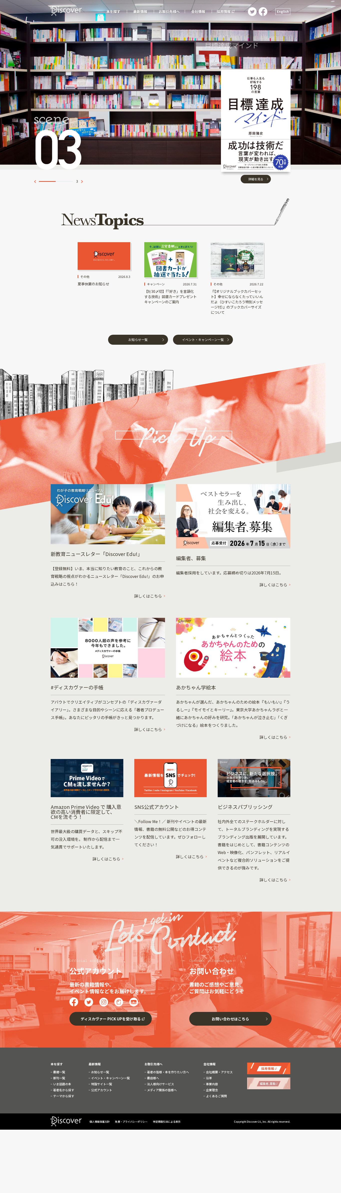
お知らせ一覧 (138, 339)
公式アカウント (101, 1089)
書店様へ (152, 1078)
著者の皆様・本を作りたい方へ (167, 1072)
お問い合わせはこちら (230, 1018)
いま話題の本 (61, 1084)
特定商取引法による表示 (166, 1121)
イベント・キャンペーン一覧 (203, 339)
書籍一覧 (58, 1072)
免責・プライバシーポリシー (131, 1121)
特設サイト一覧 (101, 1084)
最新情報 (95, 1064)
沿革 (208, 1078)
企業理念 (211, 1089)
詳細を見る (255, 164)
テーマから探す (63, 1095)
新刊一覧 (58, 1078)
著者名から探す (63, 1089)
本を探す (57, 1064)
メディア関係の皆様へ (161, 1089)
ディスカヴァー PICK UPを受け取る (111, 1018)
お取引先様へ (154, 1064)
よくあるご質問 (216, 1095)
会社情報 (209, 1064)
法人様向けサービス (160, 1084)
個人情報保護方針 (100, 1121)
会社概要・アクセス (219, 1072)
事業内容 (211, 1084)
